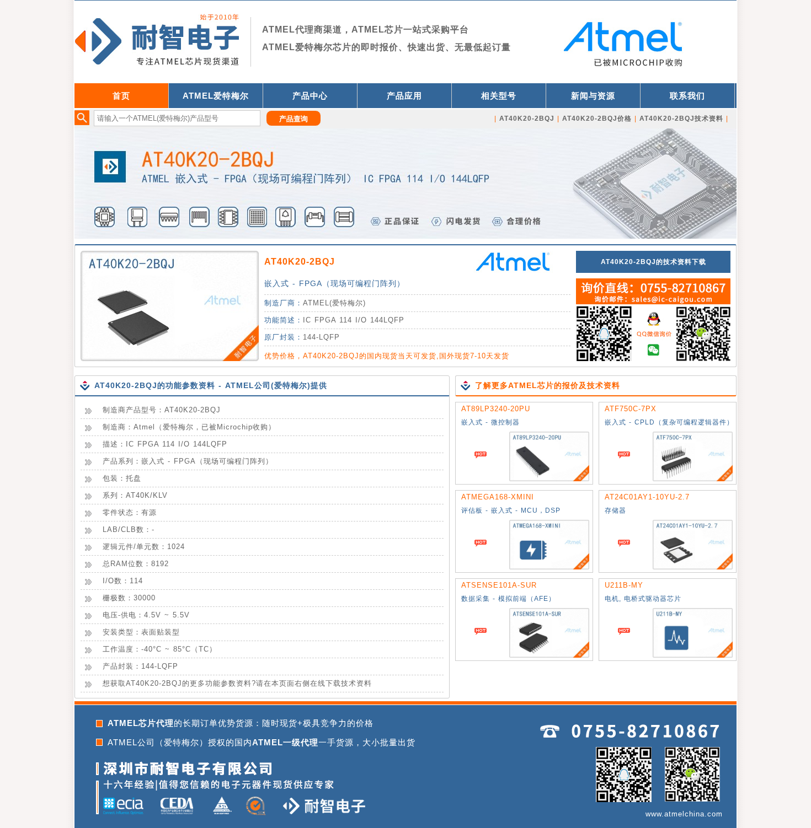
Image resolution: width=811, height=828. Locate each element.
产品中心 (310, 95)
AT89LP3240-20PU (495, 409)
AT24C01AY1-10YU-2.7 (647, 497)
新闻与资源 (593, 95)
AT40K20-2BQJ (299, 261)
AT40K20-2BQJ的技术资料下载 (653, 262)
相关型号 (498, 95)
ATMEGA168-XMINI (497, 497)
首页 (121, 95)
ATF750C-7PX (631, 409)
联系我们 (687, 95)
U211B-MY (624, 585)
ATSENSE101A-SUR (499, 585)
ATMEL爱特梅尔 (216, 95)
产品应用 (404, 95)
